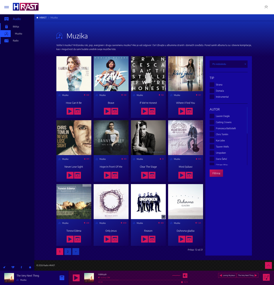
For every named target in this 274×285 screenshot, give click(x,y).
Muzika (18, 33)
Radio (16, 40)
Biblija (16, 26)
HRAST (43, 17)
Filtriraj (216, 173)
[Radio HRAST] (26, 7)
